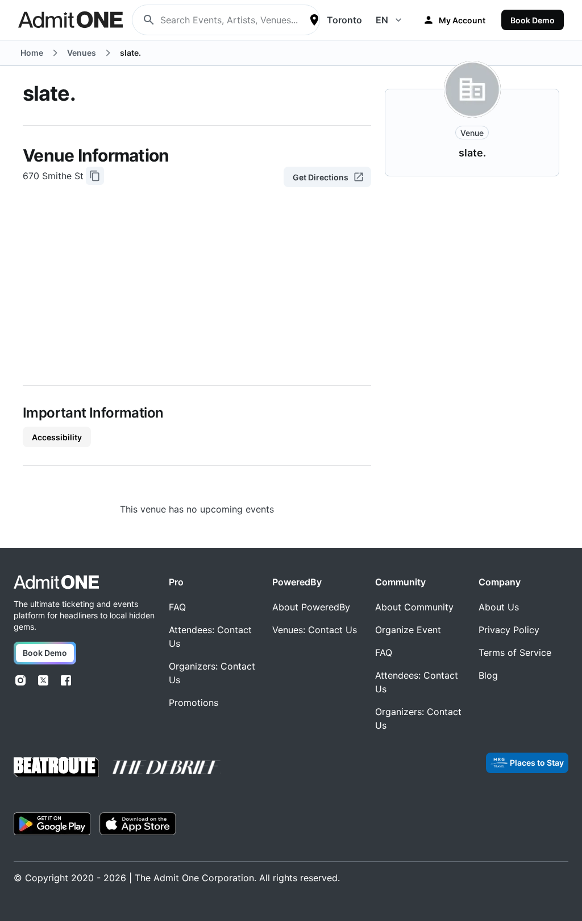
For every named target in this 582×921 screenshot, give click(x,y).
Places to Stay (537, 762)
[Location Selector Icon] (314, 20)
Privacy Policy (509, 629)
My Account (462, 20)
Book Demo (532, 20)
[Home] (56, 582)
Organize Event (408, 629)
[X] (43, 680)
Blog (488, 675)
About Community (414, 607)
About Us (499, 607)
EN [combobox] (382, 20)
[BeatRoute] (56, 767)
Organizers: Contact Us (212, 672)
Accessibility (57, 437)
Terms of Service (515, 652)
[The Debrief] (167, 767)
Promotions (193, 702)
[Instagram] (20, 680)
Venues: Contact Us (314, 629)
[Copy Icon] (95, 176)
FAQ (177, 607)
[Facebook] (66, 680)
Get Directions (320, 177)
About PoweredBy (311, 607)
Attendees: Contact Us (210, 636)
